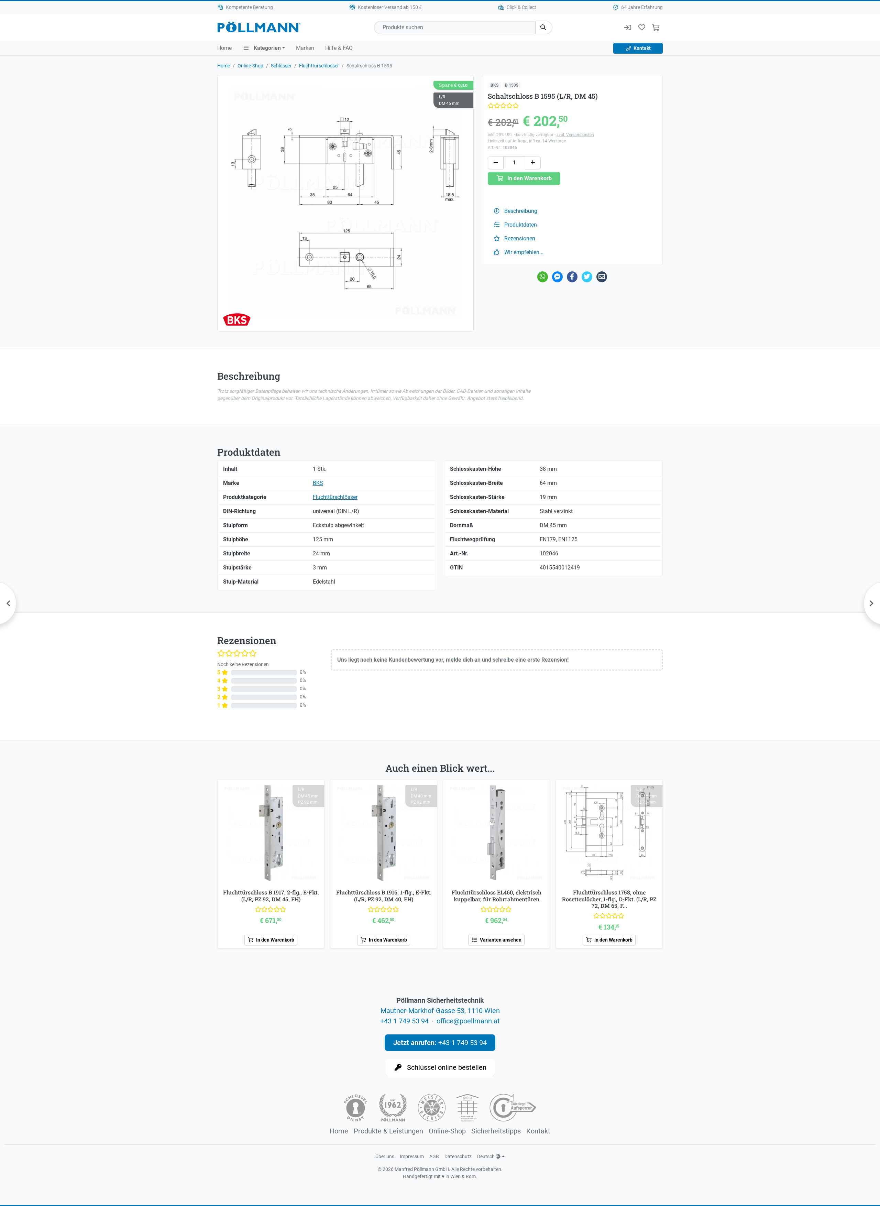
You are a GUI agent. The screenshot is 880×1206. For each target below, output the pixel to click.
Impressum (412, 1156)
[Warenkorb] (656, 27)
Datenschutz (458, 1156)
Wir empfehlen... (523, 252)
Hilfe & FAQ (339, 48)
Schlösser (281, 65)
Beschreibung (520, 211)
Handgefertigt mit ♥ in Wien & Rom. (440, 1176)
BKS (494, 85)
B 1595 (511, 85)
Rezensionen (519, 238)
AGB (434, 1156)
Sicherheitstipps (496, 1131)
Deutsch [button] (486, 1156)
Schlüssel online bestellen (445, 1067)
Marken (305, 48)
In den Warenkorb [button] (529, 178)
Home (224, 48)
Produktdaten (520, 224)
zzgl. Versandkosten (575, 134)
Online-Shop (250, 65)
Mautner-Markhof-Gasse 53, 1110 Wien (440, 1011)
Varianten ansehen (500, 940)
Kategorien (266, 48)
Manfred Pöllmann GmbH (422, 1169)
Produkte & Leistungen (388, 1131)
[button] (543, 27)
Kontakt (641, 48)
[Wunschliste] (642, 27)
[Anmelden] (627, 27)
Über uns (384, 1156)
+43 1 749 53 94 (404, 1021)
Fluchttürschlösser (319, 65)
